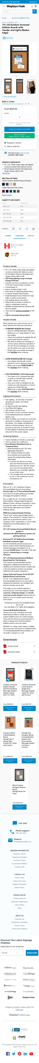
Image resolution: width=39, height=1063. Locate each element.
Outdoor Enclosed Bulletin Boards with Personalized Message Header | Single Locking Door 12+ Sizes (10, 690)
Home (4, 18)
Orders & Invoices (19, 881)
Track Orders (19, 878)
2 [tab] (19, 76)
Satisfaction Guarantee (19, 922)
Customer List (19, 919)
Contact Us (33, 2)
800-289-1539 (14, 2)
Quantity (6, 113)
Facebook (8, 1054)
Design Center (20, 895)
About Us (19, 916)
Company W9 (19, 867)
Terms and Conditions (19, 929)
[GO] (34, 11)
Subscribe (32, 953)
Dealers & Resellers (20, 884)
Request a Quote (19, 854)
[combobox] (19, 11)
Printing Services (20, 898)
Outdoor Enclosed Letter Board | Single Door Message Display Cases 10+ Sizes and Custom (28, 690)
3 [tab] (23, 76)
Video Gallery (19, 905)
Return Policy (19, 887)
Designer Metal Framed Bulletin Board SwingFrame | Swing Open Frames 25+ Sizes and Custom (10, 739)
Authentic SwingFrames (19, 902)
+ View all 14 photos (9, 97)
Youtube (31, 1054)
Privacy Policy (20, 925)
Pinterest (19, 1054)
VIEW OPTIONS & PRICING (10, 708)
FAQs (19, 908)
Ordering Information (19, 850)
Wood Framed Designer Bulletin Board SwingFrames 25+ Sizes (19, 789)
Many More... (7, 195)
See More (6, 173)
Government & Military (19, 864)
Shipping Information (19, 857)
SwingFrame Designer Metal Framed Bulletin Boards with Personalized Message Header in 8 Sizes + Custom (28, 740)
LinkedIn (25, 1054)
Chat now (23, 153)
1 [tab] (16, 76)
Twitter (14, 1054)
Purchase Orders (19, 860)
